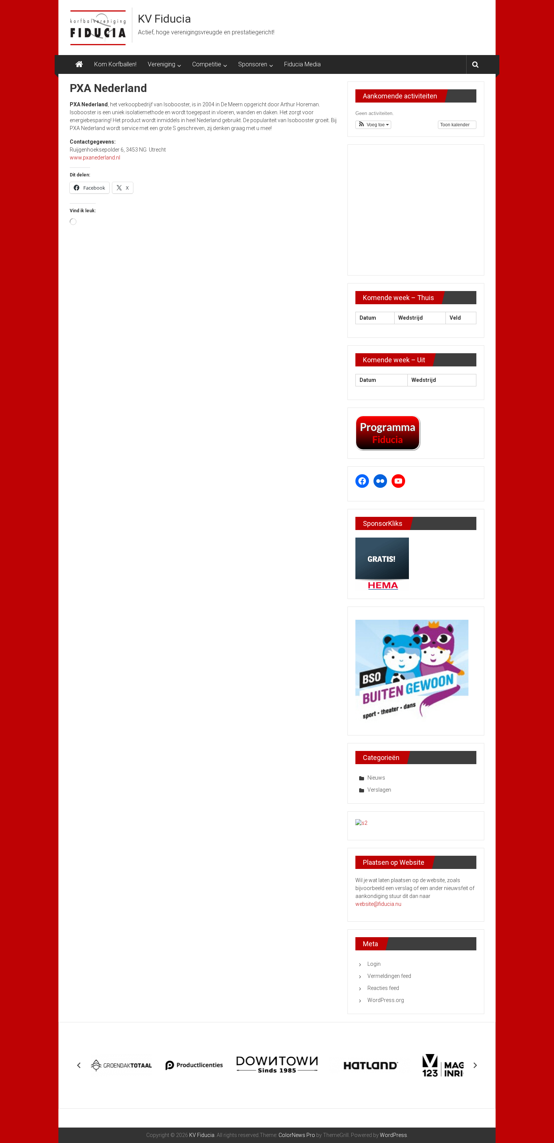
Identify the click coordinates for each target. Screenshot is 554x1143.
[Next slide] (475, 1065)
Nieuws (376, 778)
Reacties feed (383, 988)
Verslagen (379, 790)
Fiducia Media (302, 64)
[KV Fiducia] (79, 64)
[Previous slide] (79, 1065)
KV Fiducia (164, 18)
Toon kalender (455, 124)
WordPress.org (385, 1000)
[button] (373, 125)
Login (374, 964)
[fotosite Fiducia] (361, 823)
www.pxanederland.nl (95, 158)
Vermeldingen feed (389, 976)
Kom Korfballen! (115, 64)
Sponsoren (252, 64)
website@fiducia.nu (378, 904)
